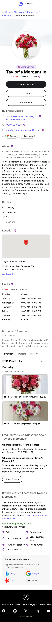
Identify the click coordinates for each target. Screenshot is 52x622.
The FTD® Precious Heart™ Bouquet (21, 397)
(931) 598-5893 (14, 124)
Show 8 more (12, 479)
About (24, 605)
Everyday (8, 354)
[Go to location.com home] (26, 4)
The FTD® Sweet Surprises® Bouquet (22, 424)
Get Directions (9, 274)
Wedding (22, 354)
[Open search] (4, 4)
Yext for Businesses (11, 605)
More (32, 354)
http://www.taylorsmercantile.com (23, 130)
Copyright (32, 605)
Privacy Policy (45, 605)
